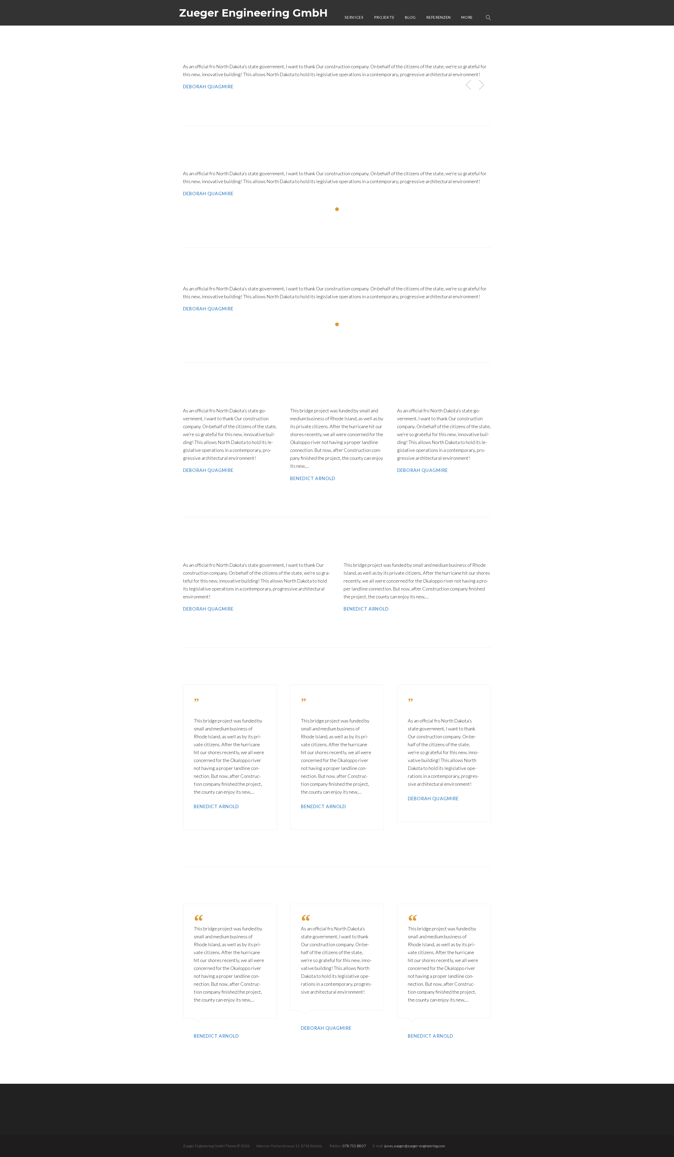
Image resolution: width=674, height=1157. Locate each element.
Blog (410, 17)
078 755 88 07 (354, 1146)
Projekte (384, 17)
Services (354, 17)
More (467, 17)
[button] (481, 84)
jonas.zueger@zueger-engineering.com (414, 1146)
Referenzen (438, 17)
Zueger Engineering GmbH (253, 12)
